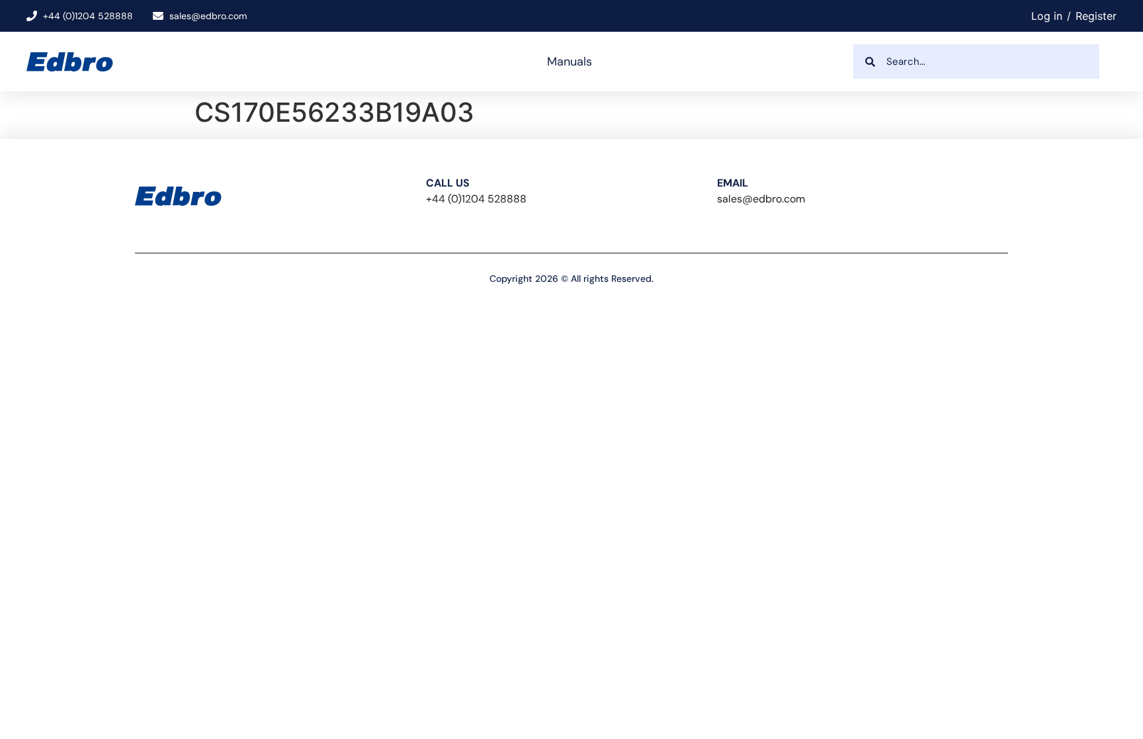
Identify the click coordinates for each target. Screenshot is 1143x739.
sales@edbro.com (761, 199)
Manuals (569, 61)
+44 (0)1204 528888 (476, 199)
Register (1096, 15)
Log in (1046, 15)
